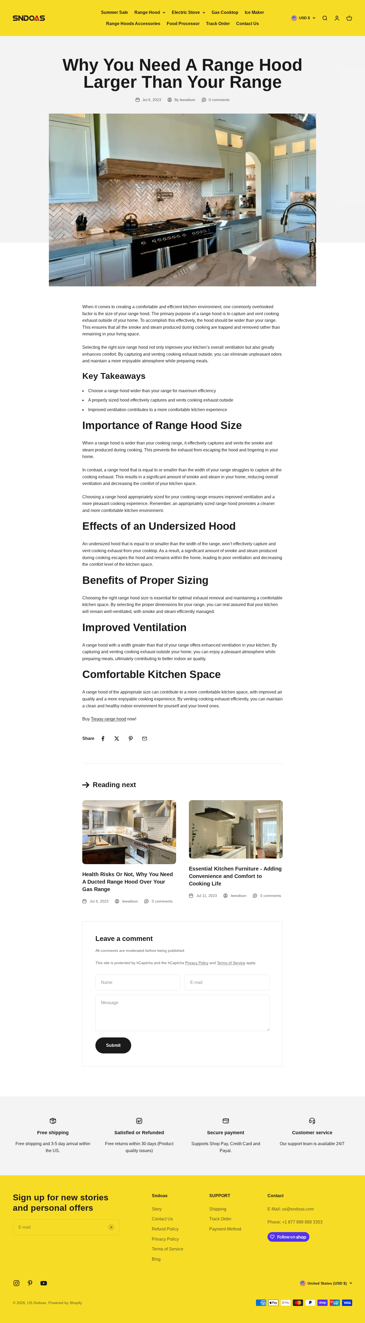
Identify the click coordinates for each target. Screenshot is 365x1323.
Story (157, 1209)
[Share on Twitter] (116, 738)
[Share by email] (144, 738)
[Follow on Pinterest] (30, 1283)
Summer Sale (114, 12)
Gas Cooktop (225, 12)
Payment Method (225, 1229)
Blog (156, 1259)
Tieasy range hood (108, 719)
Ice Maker (254, 12)
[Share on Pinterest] (130, 738)
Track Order (218, 23)
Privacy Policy (196, 963)
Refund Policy (165, 1229)
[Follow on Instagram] (16, 1283)
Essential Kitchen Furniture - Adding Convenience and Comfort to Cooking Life (235, 876)
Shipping (217, 1209)
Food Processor (183, 23)
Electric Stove (186, 12)
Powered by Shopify (65, 1303)
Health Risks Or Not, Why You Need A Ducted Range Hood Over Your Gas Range (127, 881)
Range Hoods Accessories (133, 23)
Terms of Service (231, 963)
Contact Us (247, 23)
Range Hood (147, 12)
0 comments (219, 100)
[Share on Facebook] (103, 738)
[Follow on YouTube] (43, 1283)
